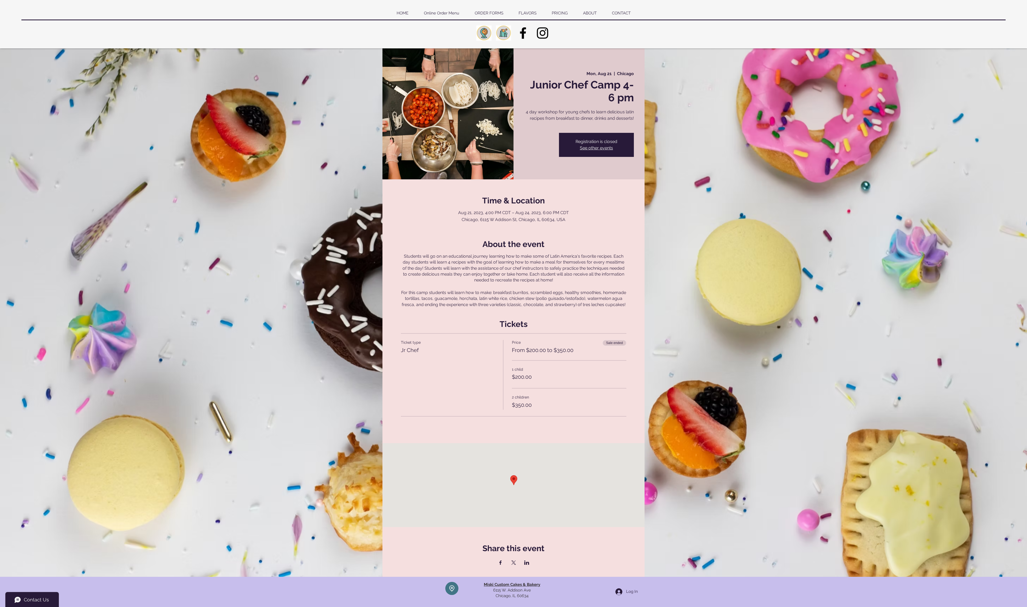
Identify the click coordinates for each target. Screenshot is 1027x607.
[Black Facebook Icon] (523, 33)
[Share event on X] (513, 562)
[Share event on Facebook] (500, 562)
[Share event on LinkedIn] (526, 562)
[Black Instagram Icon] (542, 33)
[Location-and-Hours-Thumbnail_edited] (484, 33)
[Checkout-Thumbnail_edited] (503, 33)
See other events (596, 147)
